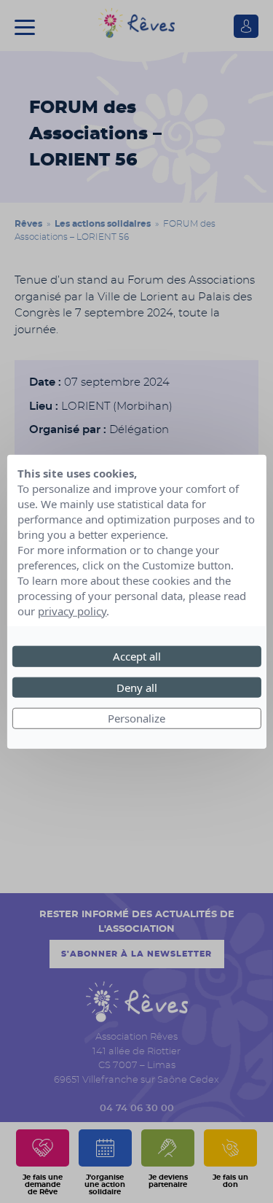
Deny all (136, 687)
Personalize (136, 718)
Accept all (137, 656)
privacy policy (72, 611)
